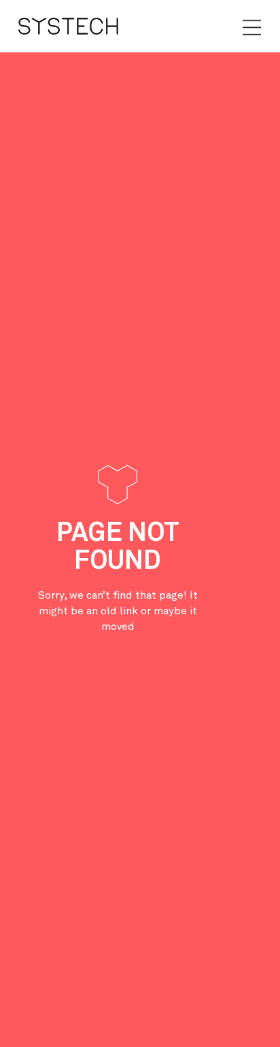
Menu (252, 27)
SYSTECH (68, 26)
